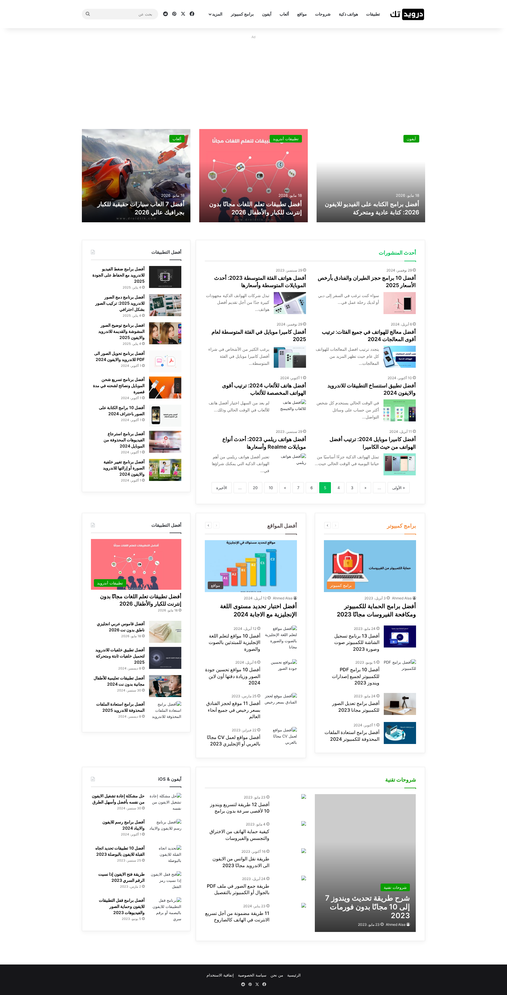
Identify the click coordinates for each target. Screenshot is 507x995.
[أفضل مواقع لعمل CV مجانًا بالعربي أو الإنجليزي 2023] (281, 738)
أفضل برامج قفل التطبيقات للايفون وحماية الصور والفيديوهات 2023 (122, 906)
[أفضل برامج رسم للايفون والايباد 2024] (165, 830)
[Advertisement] (253, 82)
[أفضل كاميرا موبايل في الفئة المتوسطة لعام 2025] (290, 357)
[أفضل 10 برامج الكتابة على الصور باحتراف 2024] (165, 416)
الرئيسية (294, 975)
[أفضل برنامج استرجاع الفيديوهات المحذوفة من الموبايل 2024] (165, 442)
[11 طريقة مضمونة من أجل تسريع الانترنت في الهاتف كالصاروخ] (303, 906)
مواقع (302, 13)
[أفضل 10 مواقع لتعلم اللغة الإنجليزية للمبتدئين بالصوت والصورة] (281, 638)
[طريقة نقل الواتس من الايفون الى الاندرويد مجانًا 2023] (303, 851)
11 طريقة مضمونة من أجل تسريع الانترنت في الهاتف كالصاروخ (237, 916)
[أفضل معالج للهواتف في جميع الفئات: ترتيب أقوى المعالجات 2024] (399, 357)
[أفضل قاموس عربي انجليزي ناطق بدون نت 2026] (165, 632)
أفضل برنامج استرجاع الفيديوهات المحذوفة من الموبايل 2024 (124, 439)
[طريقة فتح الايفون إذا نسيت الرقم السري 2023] (165, 882)
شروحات (323, 13)
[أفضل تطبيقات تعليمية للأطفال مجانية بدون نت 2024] (165, 686)
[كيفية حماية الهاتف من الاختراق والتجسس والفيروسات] (303, 824)
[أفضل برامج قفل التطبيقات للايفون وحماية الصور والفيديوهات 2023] (165, 909)
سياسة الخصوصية (252, 975)
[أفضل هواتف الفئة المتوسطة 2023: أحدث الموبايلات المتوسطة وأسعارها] (290, 303)
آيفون (266, 13)
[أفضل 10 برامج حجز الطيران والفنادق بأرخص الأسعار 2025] (399, 303)
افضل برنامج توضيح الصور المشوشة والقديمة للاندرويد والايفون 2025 (121, 331)
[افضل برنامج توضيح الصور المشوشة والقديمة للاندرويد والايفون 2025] (165, 333)
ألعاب (284, 13)
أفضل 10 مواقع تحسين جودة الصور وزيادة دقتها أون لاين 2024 (232, 676)
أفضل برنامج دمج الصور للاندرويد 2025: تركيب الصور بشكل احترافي (120, 303)
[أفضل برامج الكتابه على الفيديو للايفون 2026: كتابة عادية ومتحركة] (371, 175)
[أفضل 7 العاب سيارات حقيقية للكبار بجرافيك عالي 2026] (136, 175)
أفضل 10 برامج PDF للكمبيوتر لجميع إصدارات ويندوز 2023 (355, 676)
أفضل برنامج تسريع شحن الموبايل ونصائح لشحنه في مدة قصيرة (119, 385)
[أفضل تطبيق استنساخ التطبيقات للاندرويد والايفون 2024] (399, 410)
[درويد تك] (407, 14)
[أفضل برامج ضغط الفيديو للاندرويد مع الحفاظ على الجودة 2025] (165, 277)
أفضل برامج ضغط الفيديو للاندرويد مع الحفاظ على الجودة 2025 (118, 275)
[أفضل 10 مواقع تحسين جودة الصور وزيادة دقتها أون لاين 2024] (281, 670)
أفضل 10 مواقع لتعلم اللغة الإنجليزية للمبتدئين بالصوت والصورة (234, 642)
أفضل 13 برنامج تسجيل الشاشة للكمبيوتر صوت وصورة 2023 (356, 642)
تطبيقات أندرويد (286, 138)
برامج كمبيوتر (242, 13)
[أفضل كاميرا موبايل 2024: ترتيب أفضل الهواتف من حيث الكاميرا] (399, 464)
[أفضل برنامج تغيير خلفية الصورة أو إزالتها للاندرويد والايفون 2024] (165, 470)
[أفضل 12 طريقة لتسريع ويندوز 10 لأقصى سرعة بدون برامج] (303, 797)
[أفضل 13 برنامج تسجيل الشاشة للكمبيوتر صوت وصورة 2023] (400, 636)
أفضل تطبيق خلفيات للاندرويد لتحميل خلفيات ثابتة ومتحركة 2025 (120, 656)
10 (271, 487)
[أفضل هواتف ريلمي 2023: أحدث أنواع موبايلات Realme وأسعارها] (290, 464)
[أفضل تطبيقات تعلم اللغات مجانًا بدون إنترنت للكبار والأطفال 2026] (253, 175)
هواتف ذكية (348, 13)
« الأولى (398, 487)
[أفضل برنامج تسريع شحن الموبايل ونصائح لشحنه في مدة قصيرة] (165, 388)
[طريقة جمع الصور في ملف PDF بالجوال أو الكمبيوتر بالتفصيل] (303, 879)
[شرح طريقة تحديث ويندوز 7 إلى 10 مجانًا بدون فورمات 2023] (365, 863)
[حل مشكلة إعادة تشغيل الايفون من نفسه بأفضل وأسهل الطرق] (165, 804)
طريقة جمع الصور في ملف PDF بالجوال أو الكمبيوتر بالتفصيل (238, 889)
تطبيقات (373, 13)
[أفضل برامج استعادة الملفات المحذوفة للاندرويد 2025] (165, 712)
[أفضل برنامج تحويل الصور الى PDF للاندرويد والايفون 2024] (165, 361)
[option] (371, 175)
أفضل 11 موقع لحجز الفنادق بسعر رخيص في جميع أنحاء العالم (233, 709)
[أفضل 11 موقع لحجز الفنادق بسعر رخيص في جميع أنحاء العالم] (281, 704)
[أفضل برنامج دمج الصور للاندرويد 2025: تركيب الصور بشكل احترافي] (165, 305)
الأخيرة (221, 487)
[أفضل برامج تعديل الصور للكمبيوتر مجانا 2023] (400, 704)
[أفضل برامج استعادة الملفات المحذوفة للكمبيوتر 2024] (400, 733)
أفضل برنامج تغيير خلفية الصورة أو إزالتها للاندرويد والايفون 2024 (124, 468)
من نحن (277, 975)
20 (255, 487)
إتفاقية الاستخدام (220, 975)
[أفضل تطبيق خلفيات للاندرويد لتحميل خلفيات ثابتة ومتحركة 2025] (165, 658)
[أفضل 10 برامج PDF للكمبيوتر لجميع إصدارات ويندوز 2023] (400, 670)
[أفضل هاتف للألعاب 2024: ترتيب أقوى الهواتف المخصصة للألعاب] (290, 410)
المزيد (217, 13)
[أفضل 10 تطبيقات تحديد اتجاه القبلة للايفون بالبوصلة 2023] (165, 856)
